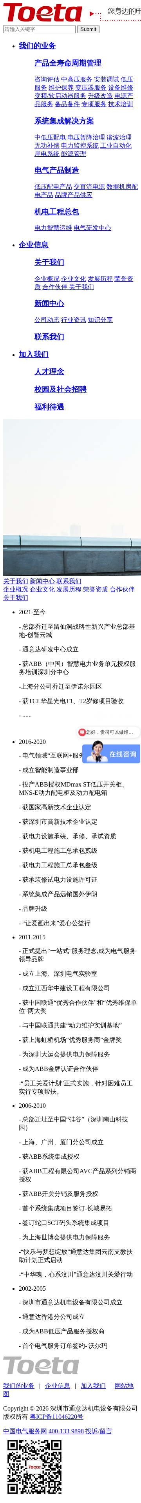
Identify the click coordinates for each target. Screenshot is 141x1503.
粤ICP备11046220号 (56, 1416)
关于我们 (49, 262)
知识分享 (100, 320)
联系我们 (49, 337)
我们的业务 (37, 46)
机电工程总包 (56, 212)
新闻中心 (49, 303)
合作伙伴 (55, 287)
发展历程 (100, 278)
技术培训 (120, 104)
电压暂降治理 (86, 137)
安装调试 (106, 79)
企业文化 (73, 278)
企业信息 (34, 245)
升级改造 (100, 95)
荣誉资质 (95, 589)
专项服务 (94, 104)
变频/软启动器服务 (60, 95)
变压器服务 (91, 87)
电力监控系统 (80, 145)
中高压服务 (76, 79)
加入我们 (34, 354)
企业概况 (47, 278)
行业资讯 (73, 320)
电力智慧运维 (53, 227)
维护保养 (61, 87)
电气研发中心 (92, 227)
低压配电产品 (53, 186)
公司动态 (47, 320)
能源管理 (73, 153)
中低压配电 (50, 137)
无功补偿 (47, 145)
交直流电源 (89, 186)
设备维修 (120, 87)
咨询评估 (47, 79)
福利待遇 (49, 407)
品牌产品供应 (73, 195)
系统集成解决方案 (64, 121)
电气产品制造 (56, 170)
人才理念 (49, 371)
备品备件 (67, 104)
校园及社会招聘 (60, 389)
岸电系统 (47, 153)
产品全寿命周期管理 (67, 63)
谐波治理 (119, 137)
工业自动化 (116, 145)
